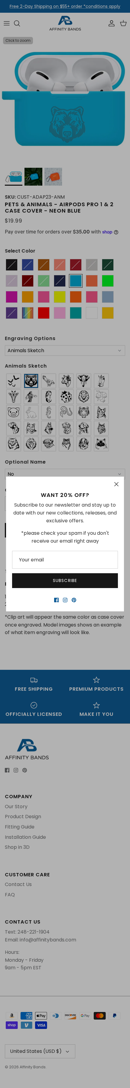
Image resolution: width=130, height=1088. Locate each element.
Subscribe (65, 580)
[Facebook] (56, 600)
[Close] (116, 484)
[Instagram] (65, 600)
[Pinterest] (74, 600)
